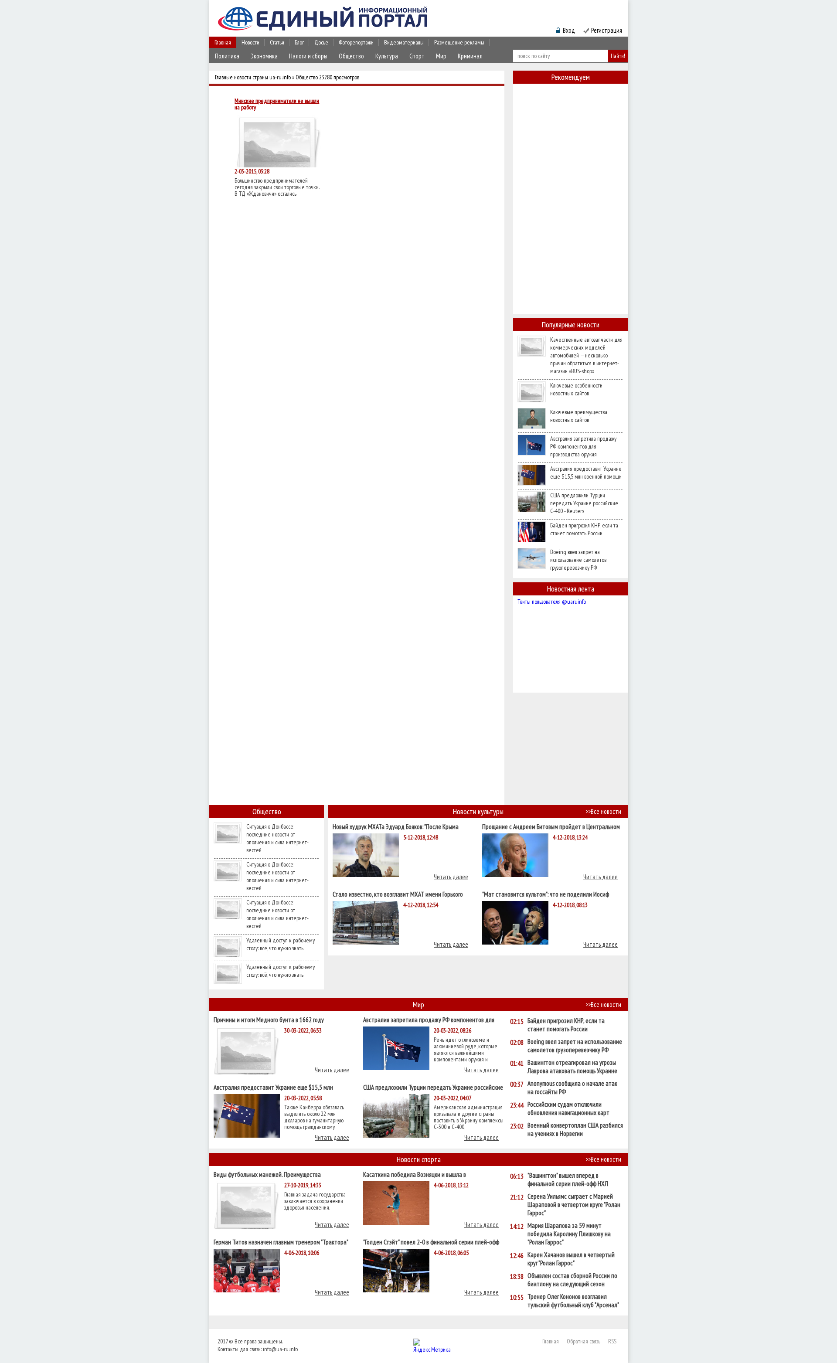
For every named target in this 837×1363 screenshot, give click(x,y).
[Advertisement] (570, 215)
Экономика (264, 56)
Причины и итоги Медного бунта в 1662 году (269, 1019)
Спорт (417, 56)
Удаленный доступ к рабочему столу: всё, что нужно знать (280, 944)
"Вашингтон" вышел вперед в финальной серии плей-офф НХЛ (567, 1179)
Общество (351, 56)
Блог (299, 42)
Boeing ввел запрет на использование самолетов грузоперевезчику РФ (578, 559)
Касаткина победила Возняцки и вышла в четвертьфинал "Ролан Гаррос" (414, 1174)
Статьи (277, 42)
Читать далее (451, 877)
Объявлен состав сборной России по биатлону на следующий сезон (572, 1279)
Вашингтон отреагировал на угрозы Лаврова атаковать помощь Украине (572, 1066)
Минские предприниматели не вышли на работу (277, 104)
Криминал (470, 56)
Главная (222, 42)
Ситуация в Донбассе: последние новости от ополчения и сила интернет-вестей (277, 838)
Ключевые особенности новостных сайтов (576, 389)
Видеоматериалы (404, 42)
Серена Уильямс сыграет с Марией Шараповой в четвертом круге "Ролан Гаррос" (573, 1204)
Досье (321, 42)
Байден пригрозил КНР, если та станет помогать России (584, 529)
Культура (386, 56)
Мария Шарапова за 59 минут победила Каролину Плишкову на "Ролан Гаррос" (569, 1233)
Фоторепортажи (356, 42)
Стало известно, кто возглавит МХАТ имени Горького (398, 893)
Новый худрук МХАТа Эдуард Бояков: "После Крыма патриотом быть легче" (396, 826)
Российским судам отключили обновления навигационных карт (568, 1108)
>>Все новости (603, 811)
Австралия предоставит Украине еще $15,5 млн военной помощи (586, 472)
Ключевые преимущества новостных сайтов (578, 416)
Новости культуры (478, 811)
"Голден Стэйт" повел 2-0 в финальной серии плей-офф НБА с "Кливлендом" (431, 1241)
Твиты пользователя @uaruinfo (551, 601)
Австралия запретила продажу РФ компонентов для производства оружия (583, 446)
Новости (250, 42)
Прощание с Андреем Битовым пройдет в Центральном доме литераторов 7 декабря (551, 826)
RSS (612, 1341)
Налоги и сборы (308, 56)
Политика (227, 56)
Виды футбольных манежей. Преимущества (267, 1174)
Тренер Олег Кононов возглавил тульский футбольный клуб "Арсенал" (573, 1300)
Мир (441, 56)
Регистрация (606, 30)
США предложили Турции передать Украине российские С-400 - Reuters (584, 503)
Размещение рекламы (459, 42)
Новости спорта (419, 1159)
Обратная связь (583, 1341)
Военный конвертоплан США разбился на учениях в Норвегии (575, 1129)
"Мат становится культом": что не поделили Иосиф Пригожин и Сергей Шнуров (545, 893)
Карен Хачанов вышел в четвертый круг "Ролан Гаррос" (571, 1259)
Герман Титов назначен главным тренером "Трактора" (281, 1241)
